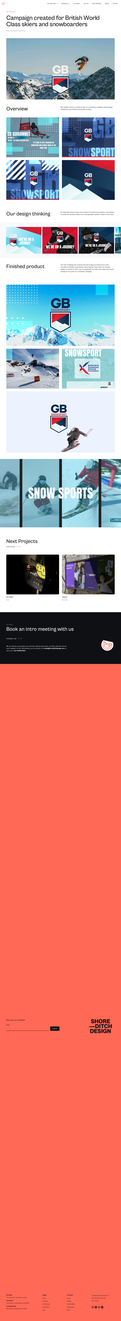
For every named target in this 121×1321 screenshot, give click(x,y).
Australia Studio (11, 1306)
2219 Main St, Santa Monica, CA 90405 (17, 1303)
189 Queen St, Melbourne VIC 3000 (16, 1308)
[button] (53, 3)
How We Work (96, 3)
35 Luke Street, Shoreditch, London (16, 1297)
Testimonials (70, 1307)
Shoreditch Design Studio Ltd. (100, 1295)
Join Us (85, 3)
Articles (69, 1301)
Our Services (46, 1304)
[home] (3, 3)
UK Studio (9, 1295)
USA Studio (9, 1300)
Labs (43, 1310)
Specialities (45, 1307)
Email (7, 1025)
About (107, 3)
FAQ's (68, 1310)
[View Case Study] (32, 578)
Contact (115, 3)
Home (44, 1298)
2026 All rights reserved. (99, 1298)
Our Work (77, 3)
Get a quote (95, 1301)
